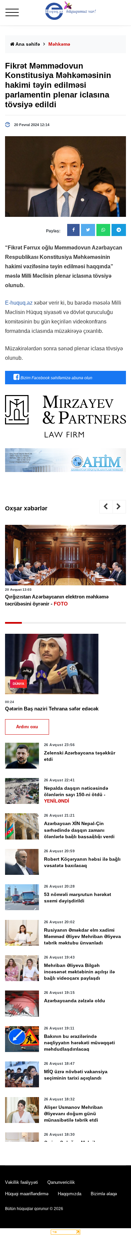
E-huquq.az (19, 303)
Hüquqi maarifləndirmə (26, 1193)
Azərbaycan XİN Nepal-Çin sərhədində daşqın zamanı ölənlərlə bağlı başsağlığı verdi (79, 830)
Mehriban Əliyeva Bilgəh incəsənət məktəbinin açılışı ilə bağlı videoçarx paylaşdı (79, 972)
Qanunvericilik (61, 1182)
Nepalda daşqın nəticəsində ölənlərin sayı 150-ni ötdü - (76, 794)
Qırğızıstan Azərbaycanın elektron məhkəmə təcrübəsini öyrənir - (56, 600)
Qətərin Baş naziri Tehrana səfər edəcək (51, 708)
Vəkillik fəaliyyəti (21, 1182)
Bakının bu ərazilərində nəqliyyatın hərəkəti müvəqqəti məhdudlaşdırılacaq (79, 1043)
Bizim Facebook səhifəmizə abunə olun (55, 378)
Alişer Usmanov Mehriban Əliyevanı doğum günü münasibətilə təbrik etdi (73, 1113)
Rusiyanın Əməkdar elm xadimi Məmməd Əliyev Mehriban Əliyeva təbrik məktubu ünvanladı (82, 936)
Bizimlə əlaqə (104, 1193)
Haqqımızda (69, 1193)
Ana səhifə (27, 44)
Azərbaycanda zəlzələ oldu (74, 1000)
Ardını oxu (27, 726)
